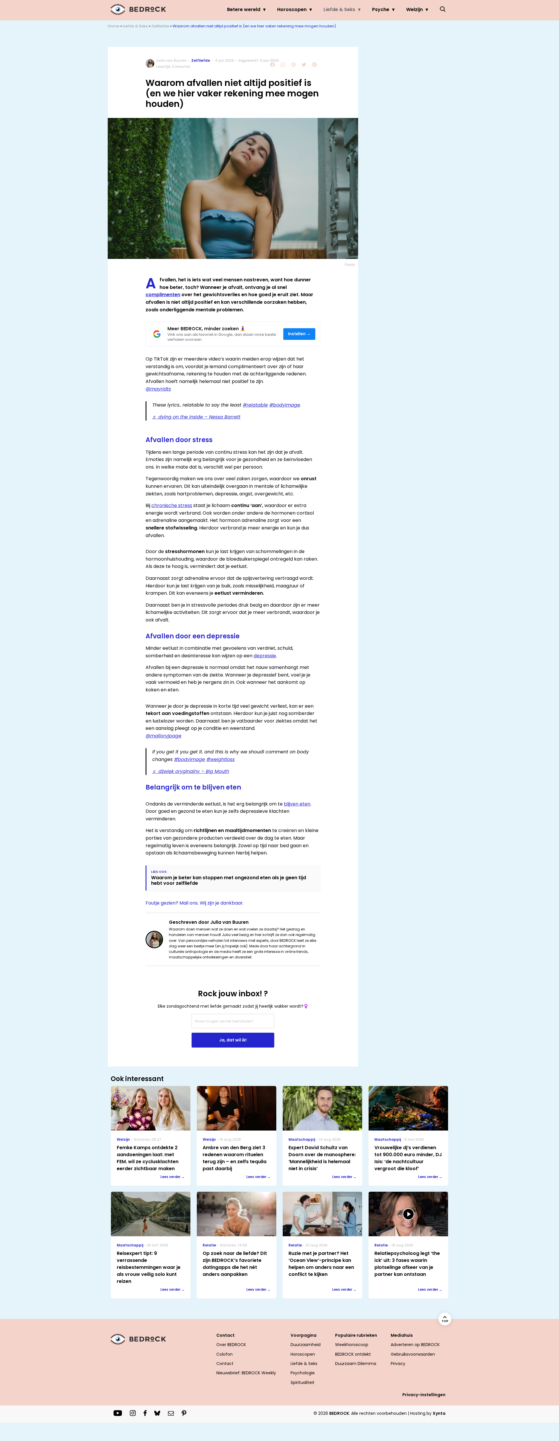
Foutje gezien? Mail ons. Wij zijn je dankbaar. (195, 903)
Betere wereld (243, 9)
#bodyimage (284, 405)
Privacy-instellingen (423, 1395)
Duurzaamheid (306, 1345)
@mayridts (158, 389)
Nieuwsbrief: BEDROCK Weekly (246, 1373)
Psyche (380, 9)
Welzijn (414, 9)
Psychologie (303, 1373)
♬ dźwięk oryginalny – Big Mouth (190, 771)
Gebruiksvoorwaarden (413, 1354)
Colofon (224, 1354)
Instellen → (299, 334)
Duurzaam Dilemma (355, 1363)
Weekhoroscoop (351, 1345)
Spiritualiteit (302, 1382)
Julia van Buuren (171, 60)
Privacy (398, 1363)
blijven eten (297, 804)
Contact (224, 1363)
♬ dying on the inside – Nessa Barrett (196, 417)
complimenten (163, 294)
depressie (265, 655)
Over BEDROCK (231, 1345)
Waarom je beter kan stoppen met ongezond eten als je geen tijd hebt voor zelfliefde (228, 880)
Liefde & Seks (339, 9)
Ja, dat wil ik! (233, 1040)
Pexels (350, 264)
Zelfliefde (160, 26)
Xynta (439, 1413)
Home (113, 26)
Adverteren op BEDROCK (415, 1345)
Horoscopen (292, 9)
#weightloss (220, 759)
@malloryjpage (163, 735)
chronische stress (171, 505)
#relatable (255, 405)
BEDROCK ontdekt (353, 1354)
